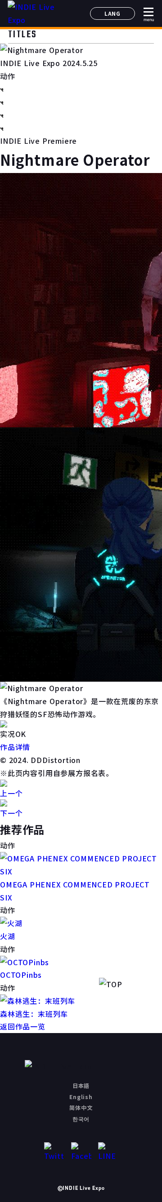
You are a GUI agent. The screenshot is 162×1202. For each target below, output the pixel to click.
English (81, 1096)
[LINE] (108, 1152)
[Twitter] (54, 1152)
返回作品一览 (22, 1026)
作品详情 (15, 746)
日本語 (81, 1085)
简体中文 (80, 1107)
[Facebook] (81, 1152)
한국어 (81, 1118)
